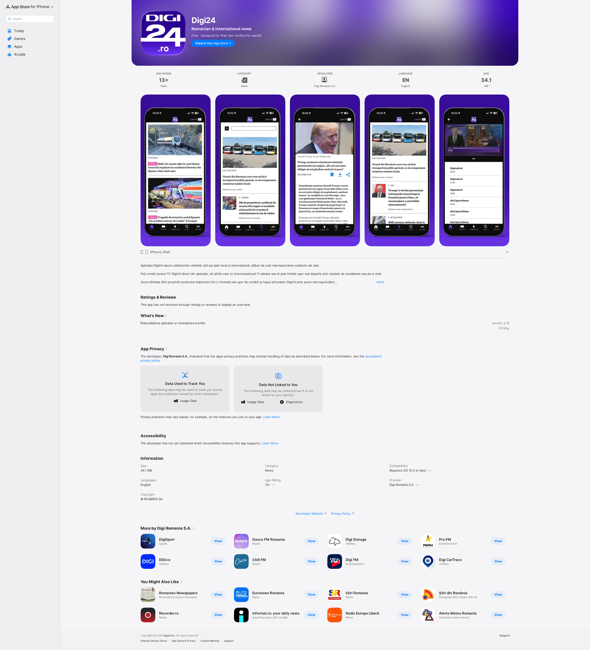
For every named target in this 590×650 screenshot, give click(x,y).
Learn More (271, 417)
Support (229, 641)
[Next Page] (514, 604)
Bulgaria (504, 635)
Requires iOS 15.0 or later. (408, 470)
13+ (267, 485)
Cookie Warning (210, 641)
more (380, 282)
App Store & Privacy (184, 641)
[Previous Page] (136, 604)
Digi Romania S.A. (401, 485)
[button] (30, 30)
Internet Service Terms (154, 641)
